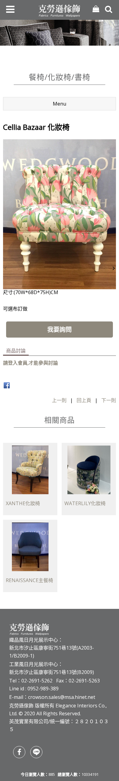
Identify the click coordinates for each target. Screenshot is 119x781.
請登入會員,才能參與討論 (30, 362)
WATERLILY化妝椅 (85, 503)
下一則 (108, 400)
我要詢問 (59, 329)
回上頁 (84, 400)
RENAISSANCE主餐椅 (29, 580)
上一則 (59, 400)
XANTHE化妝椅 (23, 503)
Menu (59, 103)
